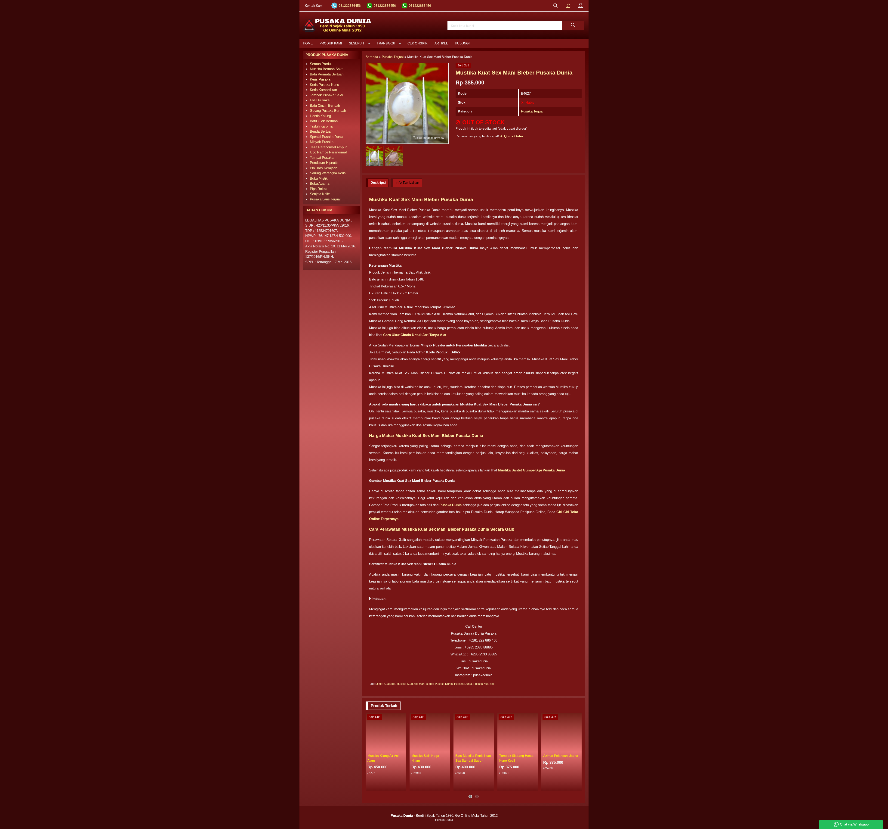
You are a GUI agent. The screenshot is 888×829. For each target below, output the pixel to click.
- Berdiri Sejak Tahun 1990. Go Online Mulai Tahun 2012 (444, 815)
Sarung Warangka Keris (328, 173)
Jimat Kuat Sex (385, 684)
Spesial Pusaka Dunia (326, 137)
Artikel (441, 43)
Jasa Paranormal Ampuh (328, 147)
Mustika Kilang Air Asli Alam (383, 758)
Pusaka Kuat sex (483, 684)
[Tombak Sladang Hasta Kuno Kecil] (517, 732)
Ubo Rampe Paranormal (328, 152)
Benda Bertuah (321, 131)
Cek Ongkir (417, 43)
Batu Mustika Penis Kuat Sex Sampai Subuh (473, 758)
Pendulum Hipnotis (324, 163)
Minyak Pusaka (321, 142)
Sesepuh (356, 43)
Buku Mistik (319, 178)
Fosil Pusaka (320, 100)
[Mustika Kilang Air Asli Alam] (386, 732)
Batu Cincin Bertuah (325, 105)
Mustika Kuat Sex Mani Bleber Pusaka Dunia (425, 684)
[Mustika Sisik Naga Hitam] (430, 732)
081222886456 (350, 5)
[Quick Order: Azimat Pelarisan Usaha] (579, 748)
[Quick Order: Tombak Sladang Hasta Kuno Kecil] (535, 748)
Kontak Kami (314, 5)
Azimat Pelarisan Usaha (560, 755)
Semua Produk (321, 64)
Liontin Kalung (320, 116)
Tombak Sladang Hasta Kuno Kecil (516, 758)
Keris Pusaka (320, 79)
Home (308, 43)
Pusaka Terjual (532, 111)
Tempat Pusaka (321, 157)
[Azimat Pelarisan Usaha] (561, 732)
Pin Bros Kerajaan (323, 168)
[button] (573, 25)
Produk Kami (331, 43)
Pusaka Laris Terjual (325, 199)
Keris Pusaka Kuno (324, 85)
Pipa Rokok (318, 189)
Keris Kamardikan (323, 90)
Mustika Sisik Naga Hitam (425, 758)
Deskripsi (378, 182)
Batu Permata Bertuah (326, 74)
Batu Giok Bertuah (324, 121)
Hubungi (462, 43)
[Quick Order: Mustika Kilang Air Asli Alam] (403, 748)
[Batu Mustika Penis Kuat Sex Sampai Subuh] (473, 732)
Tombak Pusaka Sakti (326, 95)
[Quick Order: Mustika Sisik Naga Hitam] (447, 748)
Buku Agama (319, 183)
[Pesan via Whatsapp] (568, 5)
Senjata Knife (320, 194)
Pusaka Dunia (463, 684)
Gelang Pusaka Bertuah (328, 110)
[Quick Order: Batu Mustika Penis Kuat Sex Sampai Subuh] (491, 748)
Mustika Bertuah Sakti (326, 69)
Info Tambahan (407, 182)
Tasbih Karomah (322, 126)
